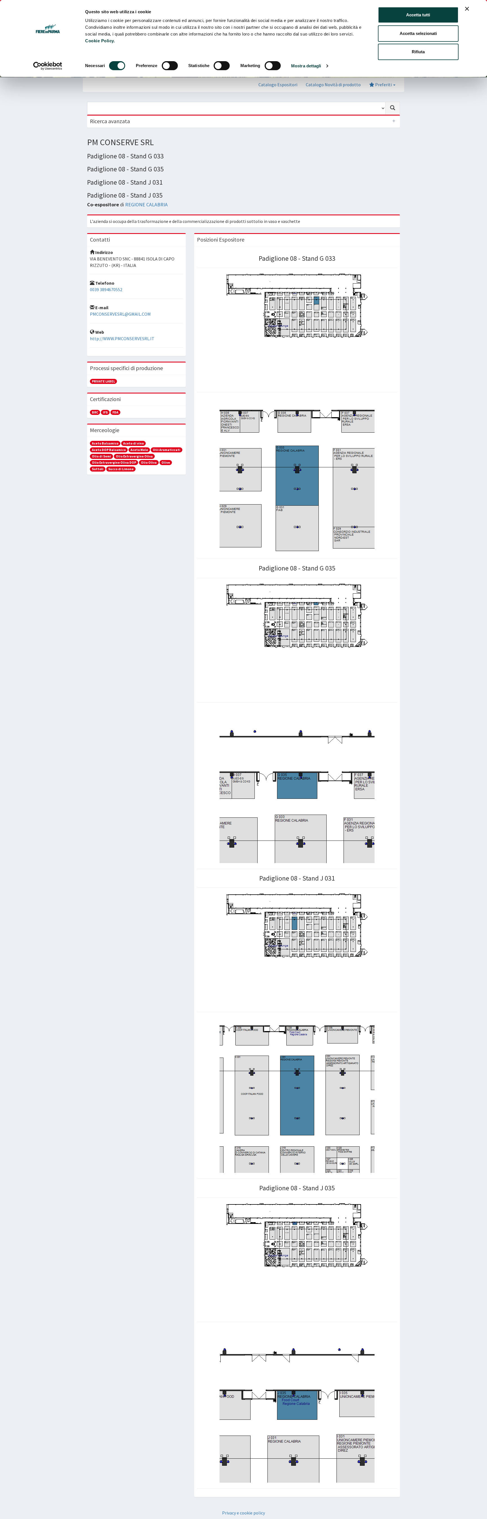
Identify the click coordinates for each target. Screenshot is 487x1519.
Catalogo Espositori (277, 84)
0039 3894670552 (106, 289)
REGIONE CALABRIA (146, 204)
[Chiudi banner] (467, 9)
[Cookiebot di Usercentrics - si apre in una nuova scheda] (47, 66)
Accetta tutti (418, 14)
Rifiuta (418, 51)
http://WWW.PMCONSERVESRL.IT (122, 338)
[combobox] (236, 108)
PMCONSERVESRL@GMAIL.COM (120, 314)
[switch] (170, 65)
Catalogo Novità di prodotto (333, 84)
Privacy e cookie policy (243, 1513)
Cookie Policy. (100, 40)
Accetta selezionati (418, 33)
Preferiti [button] (383, 84)
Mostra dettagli (306, 65)
